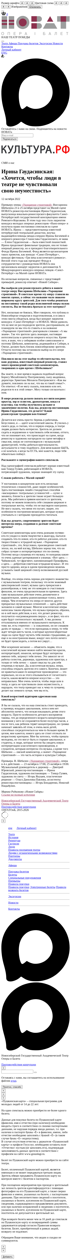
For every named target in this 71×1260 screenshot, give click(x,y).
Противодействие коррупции (18, 806)
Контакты (7, 46)
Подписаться (9, 139)
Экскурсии (46, 43)
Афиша (13, 43)
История (13, 837)
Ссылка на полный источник (18, 794)
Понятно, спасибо (12, 1087)
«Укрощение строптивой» (37, 204)
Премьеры (14, 880)
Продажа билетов (28, 43)
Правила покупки (18, 884)
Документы (15, 859)
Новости (58, 43)
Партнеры (14, 856)
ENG (4, 52)
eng (10, 828)
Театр (5, 43)
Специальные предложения (24, 877)
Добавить (8, 1257)
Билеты (12, 874)
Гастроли (13, 843)
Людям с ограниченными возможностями (32, 852)
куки (13, 1080)
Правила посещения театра (24, 849)
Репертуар (14, 840)
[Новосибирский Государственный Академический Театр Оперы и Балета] (35, 34)
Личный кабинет (11, 49)
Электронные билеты (42, 887)
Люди (11, 846)
